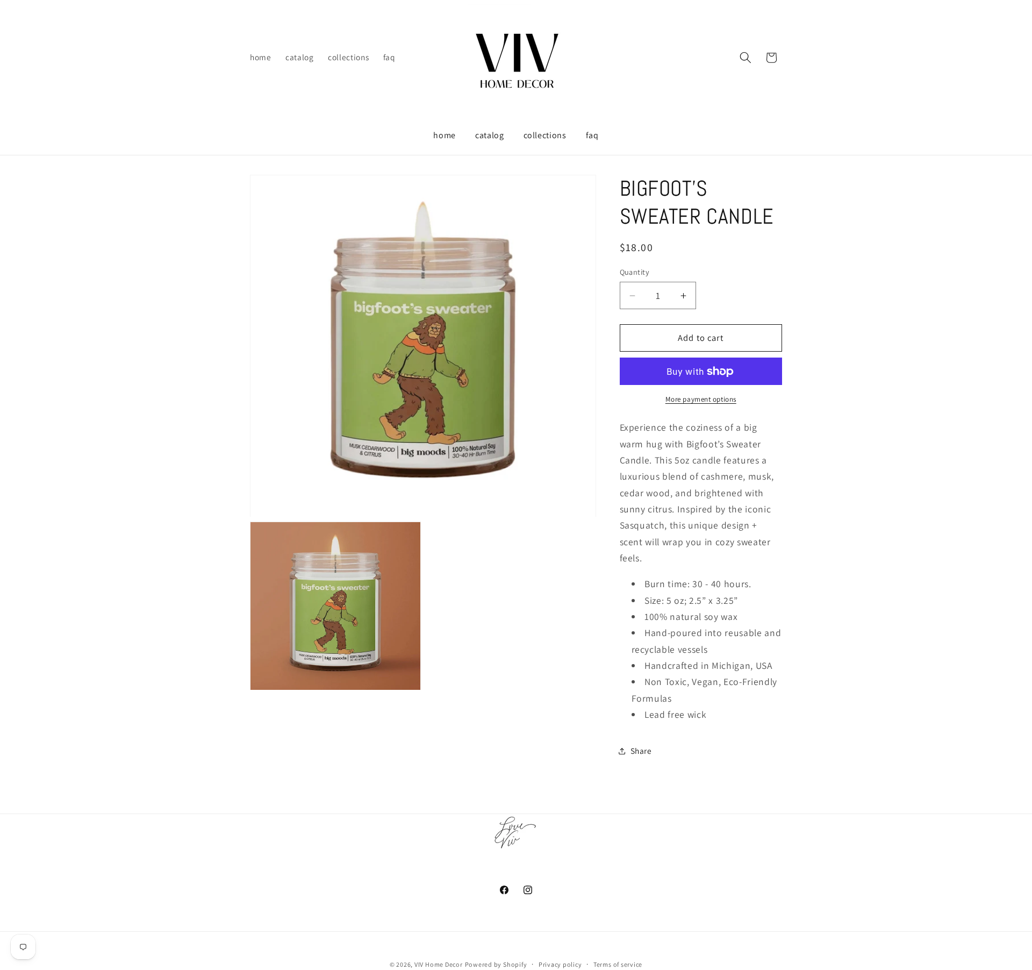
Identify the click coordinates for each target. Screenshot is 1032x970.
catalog (489, 135)
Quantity (635, 272)
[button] (745, 57)
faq (592, 135)
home (444, 135)
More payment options (700, 399)
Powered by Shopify (496, 964)
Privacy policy (560, 964)
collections (545, 135)
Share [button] (641, 750)
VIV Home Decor (438, 964)
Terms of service (617, 964)
